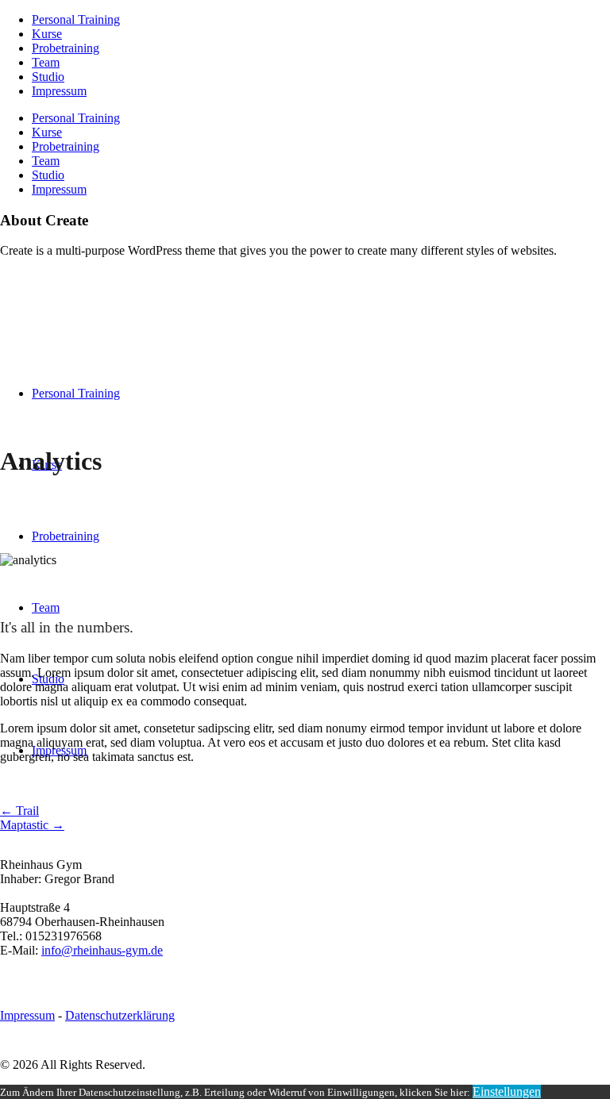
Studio (48, 76)
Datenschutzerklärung (120, 1015)
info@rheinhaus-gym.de (102, 950)
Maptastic (32, 825)
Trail (19, 810)
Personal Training (76, 19)
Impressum (59, 91)
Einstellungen (507, 1091)
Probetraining (65, 48)
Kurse (47, 33)
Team (46, 62)
